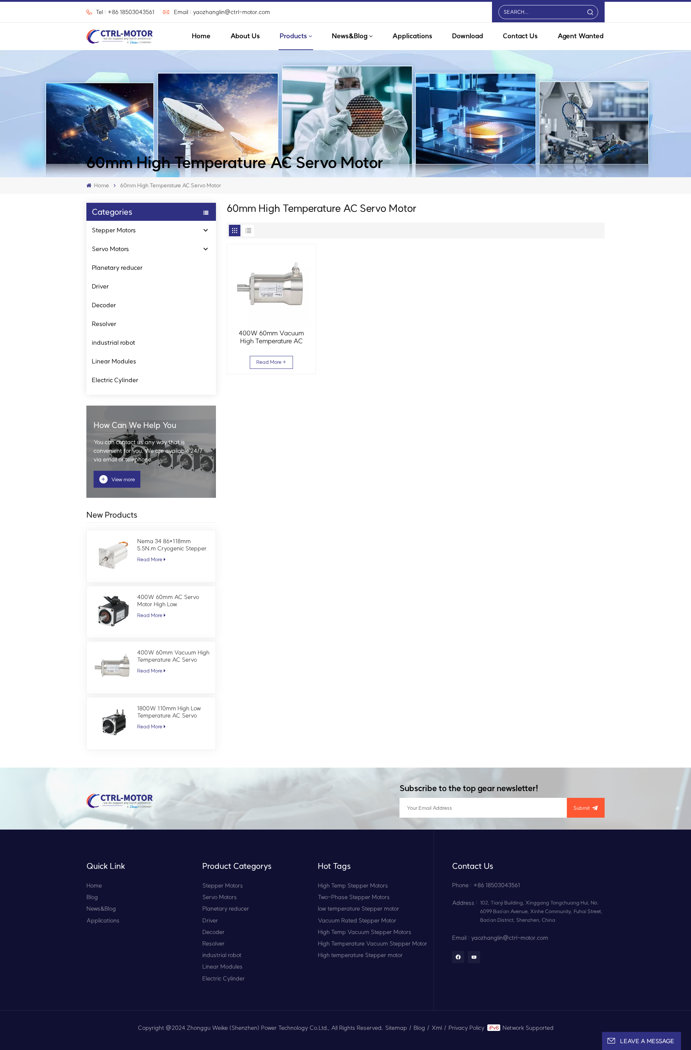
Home (201, 36)
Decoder (104, 305)
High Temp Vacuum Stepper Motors (364, 931)
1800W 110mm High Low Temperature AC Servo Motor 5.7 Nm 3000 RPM (169, 712)
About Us (245, 36)
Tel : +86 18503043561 (125, 11)
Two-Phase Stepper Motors (354, 897)
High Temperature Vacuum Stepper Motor (372, 943)
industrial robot (113, 342)
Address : (465, 902)
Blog (92, 897)
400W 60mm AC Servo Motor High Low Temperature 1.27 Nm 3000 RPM (172, 600)
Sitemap (396, 1027)
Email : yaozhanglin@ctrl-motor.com (222, 11)
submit (581, 808)
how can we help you (135, 425)
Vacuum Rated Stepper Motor (357, 920)
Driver (100, 286)
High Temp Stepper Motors (353, 885)
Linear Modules (114, 361)
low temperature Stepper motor (358, 908)
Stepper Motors (114, 230)
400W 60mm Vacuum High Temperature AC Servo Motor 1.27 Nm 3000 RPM (173, 656)
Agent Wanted (580, 36)
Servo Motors (110, 249)
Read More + (271, 362)
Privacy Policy (466, 1027)
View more (118, 479)
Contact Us (520, 36)
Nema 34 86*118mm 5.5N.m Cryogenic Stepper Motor (172, 544)
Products (293, 36)
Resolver (104, 323)
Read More (149, 559)
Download (467, 36)
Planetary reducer (117, 267)
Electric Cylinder (115, 380)
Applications (412, 36)
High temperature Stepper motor (360, 955)
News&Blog (349, 36)
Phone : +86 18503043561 (486, 885)
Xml (437, 1027)
